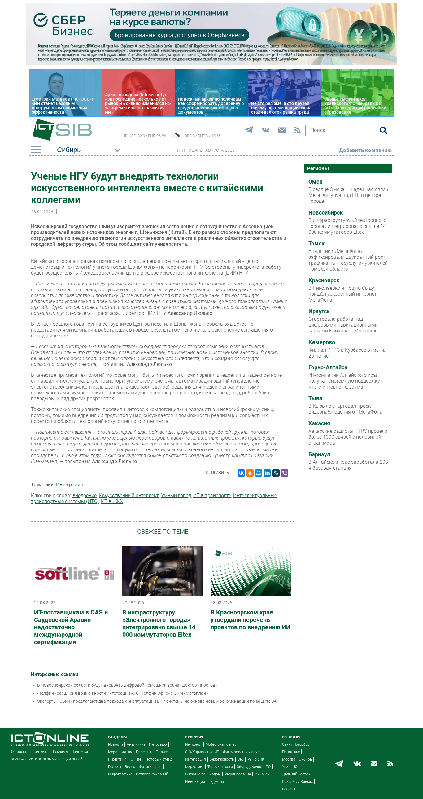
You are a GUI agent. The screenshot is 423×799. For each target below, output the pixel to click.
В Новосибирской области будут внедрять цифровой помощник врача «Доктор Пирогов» (127, 685)
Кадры (215, 774)
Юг (296, 767)
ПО (268, 767)
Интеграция (69, 485)
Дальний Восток (296, 774)
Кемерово (321, 342)
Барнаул (319, 454)
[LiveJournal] (276, 473)
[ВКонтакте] (241, 473)
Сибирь (305, 759)
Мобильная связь (221, 744)
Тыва (315, 398)
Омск (315, 182)
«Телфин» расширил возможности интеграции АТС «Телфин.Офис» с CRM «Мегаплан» (122, 693)
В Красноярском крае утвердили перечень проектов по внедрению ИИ (250, 620)
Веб (241, 759)
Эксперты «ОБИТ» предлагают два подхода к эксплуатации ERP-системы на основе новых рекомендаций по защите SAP (158, 701)
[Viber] (284, 473)
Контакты (40, 751)
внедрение (84, 495)
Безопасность (222, 759)
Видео (130, 767)
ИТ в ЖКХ (112, 501)
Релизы (114, 767)
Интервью (158, 744)
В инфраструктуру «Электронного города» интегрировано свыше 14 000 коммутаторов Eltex (158, 623)
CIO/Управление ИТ (202, 752)
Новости (115, 744)
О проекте (19, 751)
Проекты (143, 752)
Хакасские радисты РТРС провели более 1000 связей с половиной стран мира (347, 437)
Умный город (176, 495)
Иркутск (319, 311)
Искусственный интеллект (129, 495)
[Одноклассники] (250, 473)
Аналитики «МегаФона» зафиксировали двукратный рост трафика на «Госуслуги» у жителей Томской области (348, 260)
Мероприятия (120, 752)
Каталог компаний (152, 774)
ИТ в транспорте (212, 495)
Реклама (60, 751)
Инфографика (120, 774)
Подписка (79, 751)
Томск (316, 244)
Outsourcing (195, 774)
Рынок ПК (255, 759)
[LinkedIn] (267, 473)
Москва (288, 759)
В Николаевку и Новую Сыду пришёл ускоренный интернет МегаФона (342, 294)
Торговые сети (220, 767)
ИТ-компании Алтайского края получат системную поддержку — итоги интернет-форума (346, 381)
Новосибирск (325, 213)
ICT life (135, 759)
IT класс (161, 752)
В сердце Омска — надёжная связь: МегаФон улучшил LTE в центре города (348, 195)
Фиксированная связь (242, 752)
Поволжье (291, 752)
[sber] (211, 63)
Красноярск (323, 280)
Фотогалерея (150, 767)
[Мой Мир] (258, 473)
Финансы (262, 774)
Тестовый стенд (158, 759)
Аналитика (136, 744)
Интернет (193, 744)
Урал (286, 767)
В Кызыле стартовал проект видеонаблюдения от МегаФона (345, 409)
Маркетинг (194, 767)
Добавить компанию (365, 150)
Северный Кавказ (297, 781)
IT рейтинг (117, 759)
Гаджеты (216, 781)
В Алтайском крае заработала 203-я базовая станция (349, 465)
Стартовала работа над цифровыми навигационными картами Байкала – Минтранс (343, 325)
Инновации (195, 781)
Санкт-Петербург (296, 744)
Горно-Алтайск (327, 367)
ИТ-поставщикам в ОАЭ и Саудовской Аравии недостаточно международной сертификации (71, 627)
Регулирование (238, 774)
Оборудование (249, 767)
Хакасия (319, 423)
